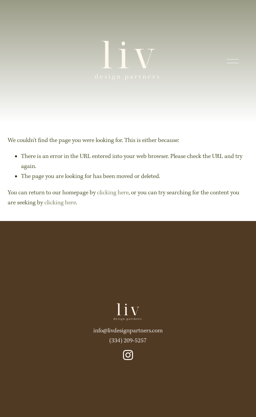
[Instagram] (128, 355)
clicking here (113, 193)
